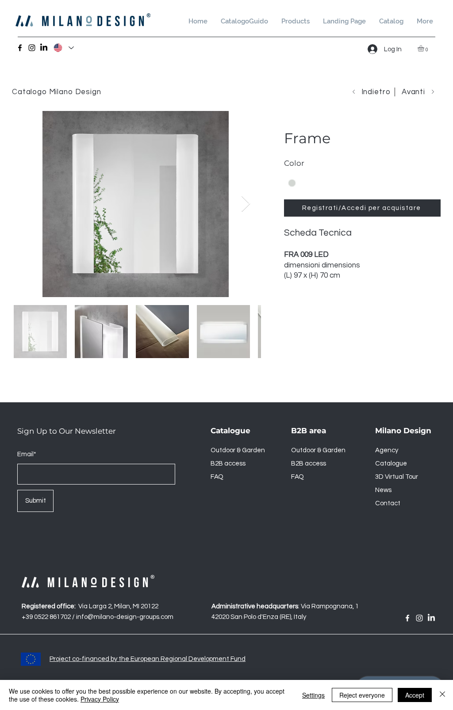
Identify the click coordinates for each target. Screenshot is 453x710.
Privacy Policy (100, 699)
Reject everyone (362, 695)
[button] (391, 21)
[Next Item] (246, 204)
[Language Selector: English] (63, 47)
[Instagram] (31, 47)
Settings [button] (313, 695)
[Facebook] (19, 47)
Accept (414, 695)
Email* (26, 454)
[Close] (292, 183)
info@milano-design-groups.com (124, 617)
